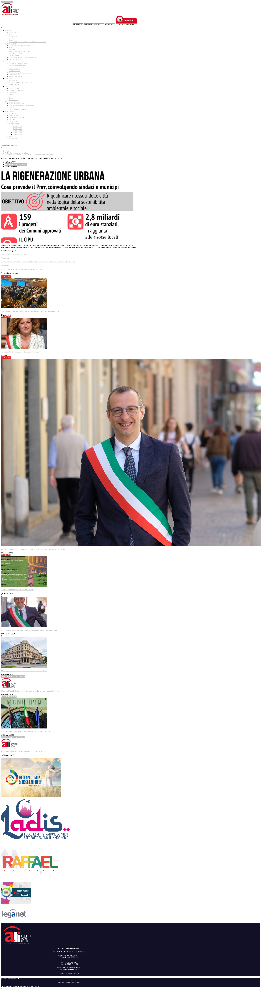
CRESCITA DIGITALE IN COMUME (13, 676)
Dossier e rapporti (14, 84)
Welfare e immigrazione (16, 77)
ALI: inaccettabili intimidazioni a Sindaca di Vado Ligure (20, 352)
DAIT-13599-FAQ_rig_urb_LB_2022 (14, 254)
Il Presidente (12, 32)
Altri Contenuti (13, 139)
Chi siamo (8, 30)
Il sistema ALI (13, 36)
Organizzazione (13, 115)
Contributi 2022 (17, 131)
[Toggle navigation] (1, 27)
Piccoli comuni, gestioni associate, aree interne (22, 57)
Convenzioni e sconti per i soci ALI (18, 110)
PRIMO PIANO (6, 276)
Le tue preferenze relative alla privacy (14, 986)
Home (7, 151)
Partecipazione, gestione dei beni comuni (21, 73)
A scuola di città (13, 81)
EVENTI (7, 86)
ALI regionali (12, 92)
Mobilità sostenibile (14, 71)
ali (1, 595)
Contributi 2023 (17, 133)
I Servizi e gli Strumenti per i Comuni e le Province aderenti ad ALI (27, 42)
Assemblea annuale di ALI (16, 90)
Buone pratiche (13, 100)
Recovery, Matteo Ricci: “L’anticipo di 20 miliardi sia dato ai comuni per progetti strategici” (33, 549)
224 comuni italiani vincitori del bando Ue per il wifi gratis (21, 752)
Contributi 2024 (17, 135)
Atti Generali (12, 113)
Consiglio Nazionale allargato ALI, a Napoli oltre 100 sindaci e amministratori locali (30, 311)
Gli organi (11, 34)
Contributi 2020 (17, 127)
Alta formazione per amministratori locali (20, 82)
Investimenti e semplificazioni (17, 67)
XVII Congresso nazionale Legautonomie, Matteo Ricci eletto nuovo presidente (29, 630)
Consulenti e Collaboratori (16, 117)
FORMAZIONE (9, 79)
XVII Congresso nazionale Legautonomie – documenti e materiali (24, 671)
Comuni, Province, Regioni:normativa (19, 46)
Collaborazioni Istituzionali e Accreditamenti (21, 106)
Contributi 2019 (17, 125)
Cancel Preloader (7, 2)
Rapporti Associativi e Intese (17, 104)
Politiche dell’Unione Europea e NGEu (19, 52)
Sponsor (11, 108)
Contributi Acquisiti (14, 123)
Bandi (10, 48)
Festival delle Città (14, 88)
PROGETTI (8, 96)
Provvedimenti (13, 121)
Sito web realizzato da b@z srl (69, 982)
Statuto (11, 40)
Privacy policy (34, 986)
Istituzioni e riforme (14, 69)
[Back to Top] (1, 988)
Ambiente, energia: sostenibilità (18, 63)
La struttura (12, 38)
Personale (12, 50)
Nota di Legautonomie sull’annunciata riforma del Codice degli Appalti (26, 731)
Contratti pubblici (14, 55)
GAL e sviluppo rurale (15, 59)
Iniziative (11, 94)
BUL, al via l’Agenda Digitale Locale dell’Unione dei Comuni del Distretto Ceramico (30, 691)
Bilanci (11, 137)
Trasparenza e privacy (15, 53)
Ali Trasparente (9, 111)
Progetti (11, 98)
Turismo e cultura (14, 75)
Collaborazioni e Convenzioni (13, 102)
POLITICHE (8, 61)
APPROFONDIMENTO (9, 697)
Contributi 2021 (17, 129)
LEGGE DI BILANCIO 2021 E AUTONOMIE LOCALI (17, 590)
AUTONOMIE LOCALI (10, 44)
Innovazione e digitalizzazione (17, 65)
